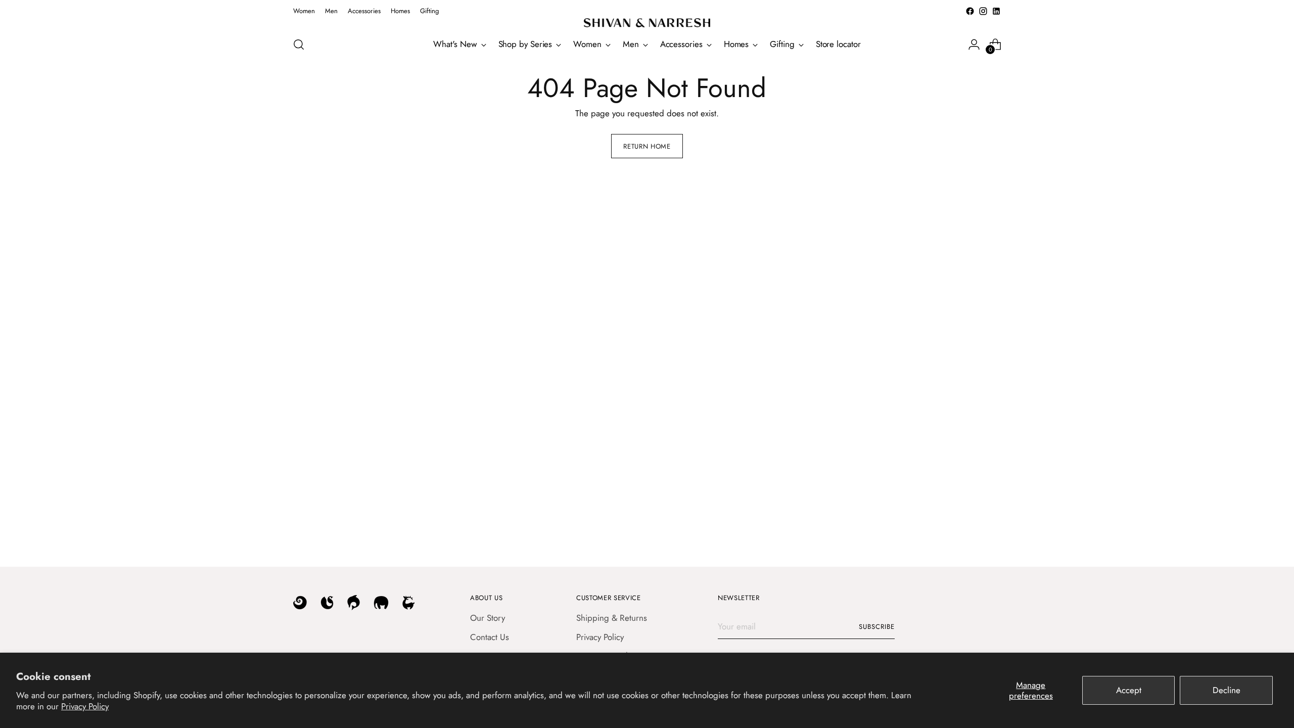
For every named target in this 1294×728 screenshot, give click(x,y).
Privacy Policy (85, 706)
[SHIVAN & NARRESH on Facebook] (970, 11)
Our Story (487, 618)
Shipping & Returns (611, 618)
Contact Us (489, 637)
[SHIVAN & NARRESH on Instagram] (983, 11)
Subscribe (877, 626)
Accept (1128, 690)
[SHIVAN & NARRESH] (647, 22)
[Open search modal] (299, 44)
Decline (1226, 690)
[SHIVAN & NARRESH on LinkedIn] (996, 11)
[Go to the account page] (974, 44)
